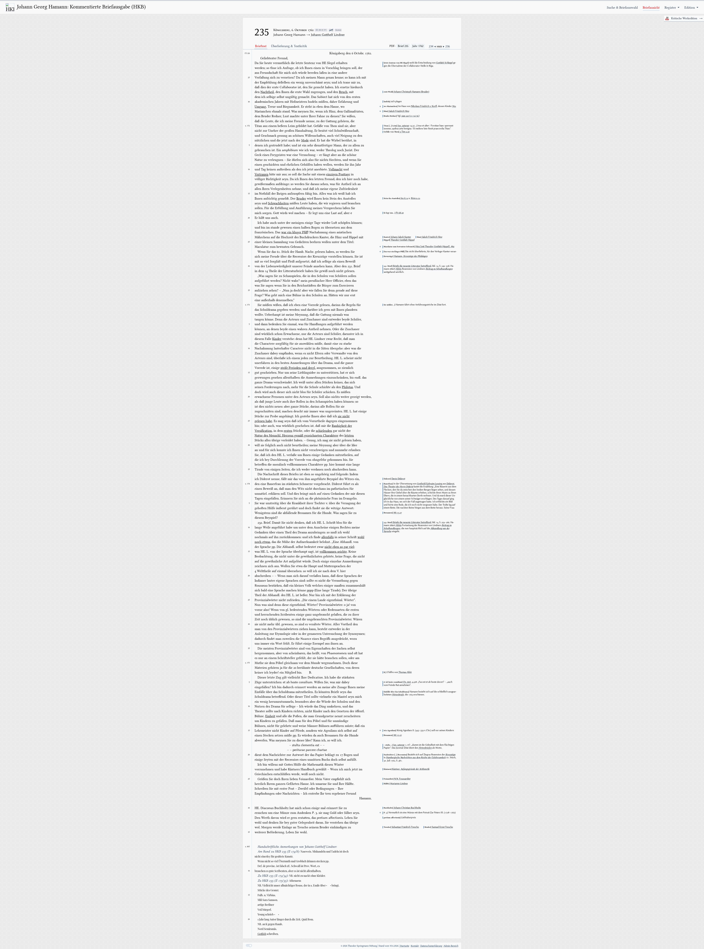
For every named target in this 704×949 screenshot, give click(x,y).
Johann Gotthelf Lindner (328, 34)
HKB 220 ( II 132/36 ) (410, 115)
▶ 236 (446, 46)
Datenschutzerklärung (431, 945)
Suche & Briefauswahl (622, 8)
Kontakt (415, 945)
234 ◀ (433, 46)
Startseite (404, 945)
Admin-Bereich (451, 945)
